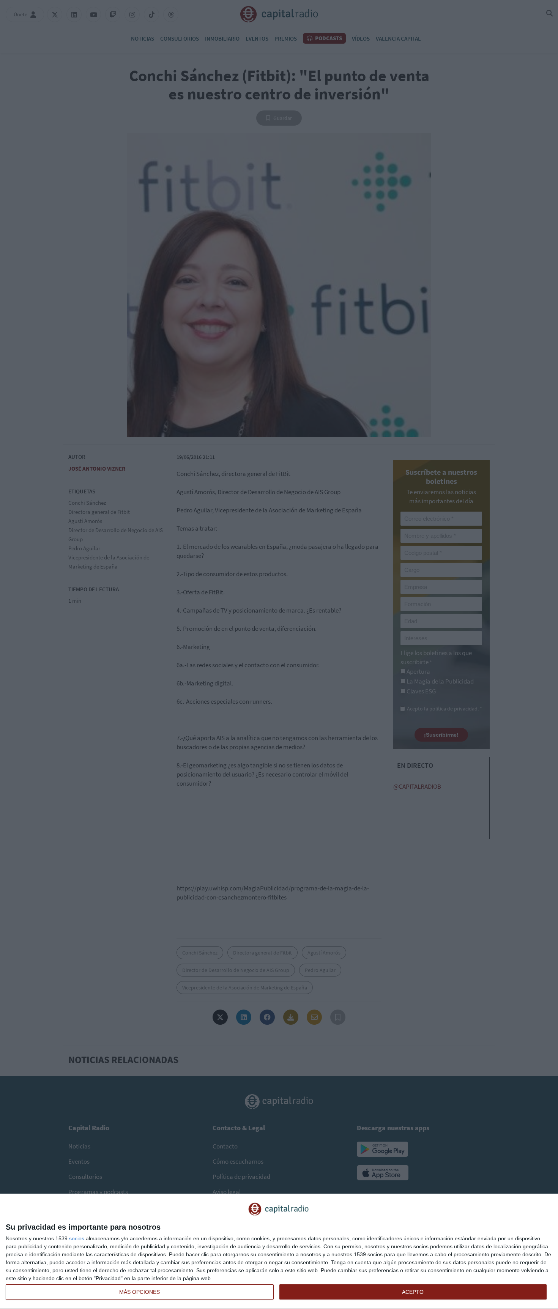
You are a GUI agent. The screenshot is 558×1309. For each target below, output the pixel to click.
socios (76, 1238)
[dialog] (279, 1251)
